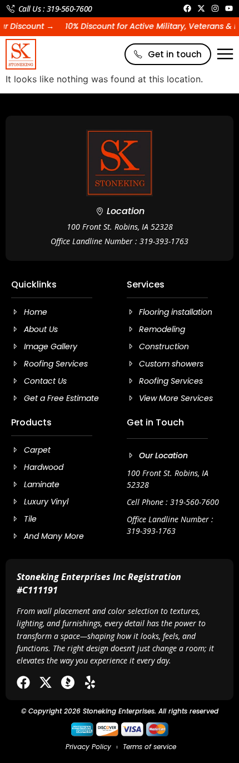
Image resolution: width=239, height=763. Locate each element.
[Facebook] (23, 682)
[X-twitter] (45, 682)
